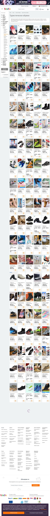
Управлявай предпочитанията (36, 512)
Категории (3, 12)
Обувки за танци (5, 37)
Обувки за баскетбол (5, 40)
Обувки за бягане (5, 30)
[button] (2, 8)
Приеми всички (13, 512)
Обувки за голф (5, 51)
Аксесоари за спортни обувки (6, 53)
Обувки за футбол (5, 32)
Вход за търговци (24, 6)
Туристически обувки (6, 35)
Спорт (13, 12)
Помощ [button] (34, 6)
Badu (10, 12)
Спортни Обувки (4, 27)
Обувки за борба (5, 57)
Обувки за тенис (5, 48)
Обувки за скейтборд (5, 42)
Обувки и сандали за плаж (6, 45)
